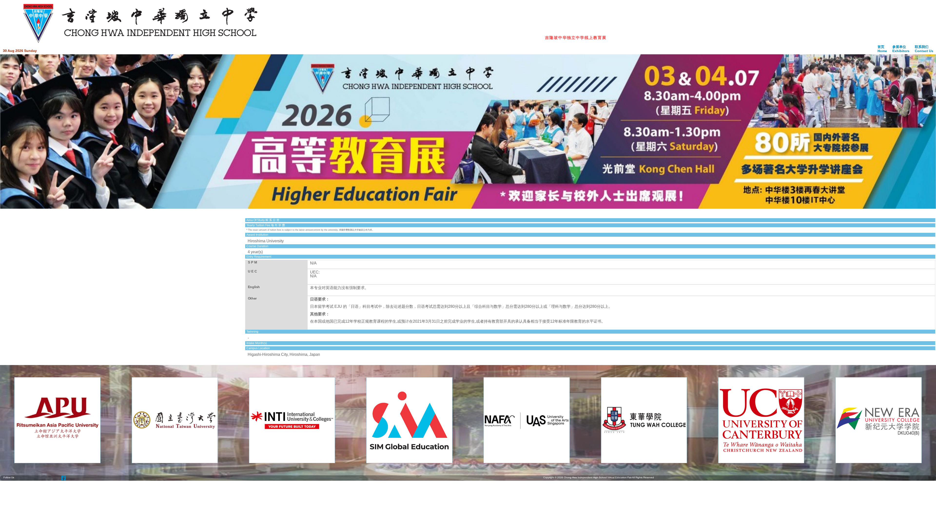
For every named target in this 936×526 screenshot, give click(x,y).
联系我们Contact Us (924, 49)
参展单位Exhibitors (900, 49)
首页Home (882, 49)
